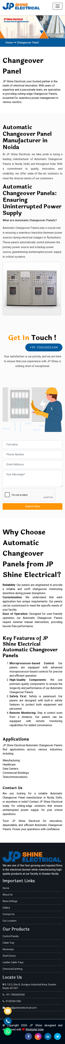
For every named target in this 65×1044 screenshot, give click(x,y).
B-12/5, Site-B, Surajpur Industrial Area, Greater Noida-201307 (29, 986)
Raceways (8, 949)
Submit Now (32, 506)
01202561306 (13, 1001)
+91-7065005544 (44, 347)
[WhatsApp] (8, 1031)
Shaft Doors (9, 955)
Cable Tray (8, 942)
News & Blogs (10, 901)
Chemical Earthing (13, 969)
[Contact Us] (8, 1011)
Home (9, 42)
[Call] (8, 1021)
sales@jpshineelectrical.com (21, 1007)
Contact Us (9, 914)
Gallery (6, 907)
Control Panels (11, 936)
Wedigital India (34, 1029)
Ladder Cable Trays (13, 962)
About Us (8, 894)
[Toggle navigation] (57, 6)
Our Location (9, 920)
